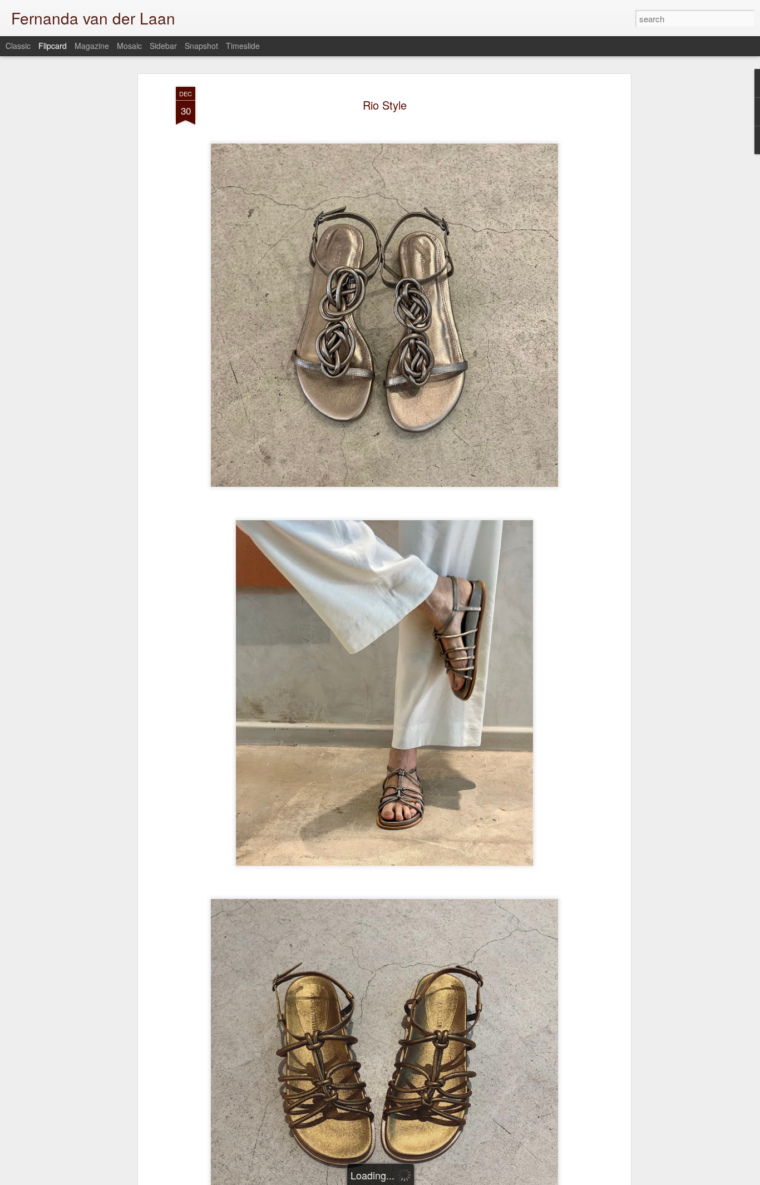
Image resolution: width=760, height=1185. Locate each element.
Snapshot (201, 45)
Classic (18, 45)
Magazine (92, 45)
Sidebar (163, 45)
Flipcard (52, 45)
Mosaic (129, 45)
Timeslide (243, 45)
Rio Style (385, 105)
